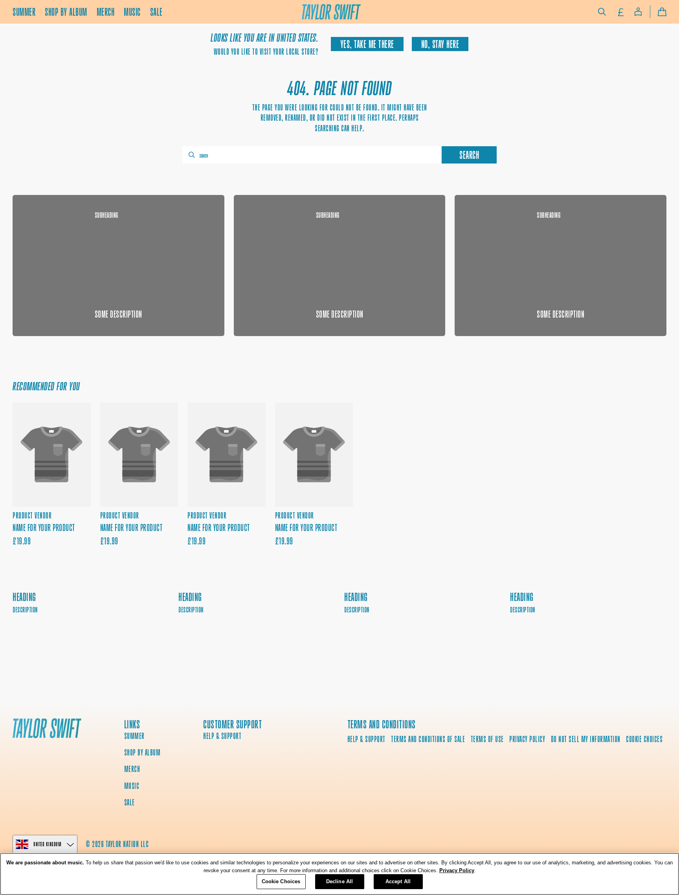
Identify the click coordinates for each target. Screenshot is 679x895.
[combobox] (311, 155)
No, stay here (440, 44)
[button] (602, 11)
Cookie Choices (644, 739)
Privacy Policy (456, 870)
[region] (339, 874)
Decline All (339, 881)
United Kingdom (47, 844)
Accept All (398, 881)
